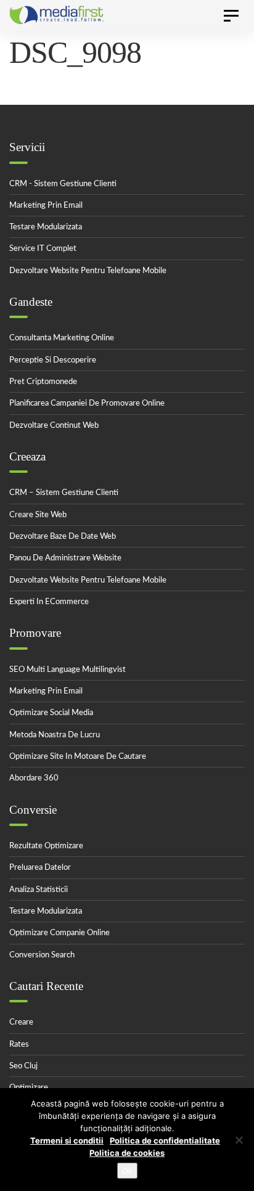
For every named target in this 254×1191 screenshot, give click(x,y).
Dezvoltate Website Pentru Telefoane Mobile (87, 580)
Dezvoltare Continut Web (54, 426)
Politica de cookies (127, 1153)
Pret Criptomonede (43, 382)
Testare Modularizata (45, 227)
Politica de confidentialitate (165, 1140)
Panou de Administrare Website (65, 558)
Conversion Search (42, 955)
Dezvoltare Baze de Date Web (62, 537)
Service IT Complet (42, 249)
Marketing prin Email (46, 691)
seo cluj (23, 1066)
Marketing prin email (46, 206)
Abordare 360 (34, 778)
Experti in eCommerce (49, 602)
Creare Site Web (38, 515)
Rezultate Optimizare (46, 846)
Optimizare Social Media (51, 713)
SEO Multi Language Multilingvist (67, 670)
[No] (238, 1140)
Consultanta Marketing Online (61, 338)
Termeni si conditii (67, 1140)
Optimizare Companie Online (59, 933)
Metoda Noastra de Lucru (54, 735)
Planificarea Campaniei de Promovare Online (87, 403)
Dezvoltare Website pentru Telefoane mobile (87, 271)
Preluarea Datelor (40, 868)
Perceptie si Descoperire (52, 360)
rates (19, 1045)
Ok (127, 1171)
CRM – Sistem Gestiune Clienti (63, 493)
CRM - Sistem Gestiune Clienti (63, 184)
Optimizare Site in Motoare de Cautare (77, 757)
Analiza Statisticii (38, 890)
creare (21, 1022)
